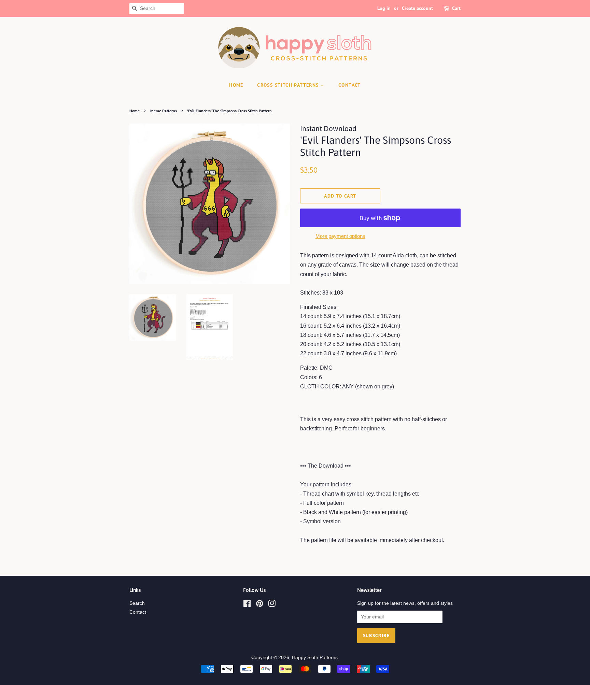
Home (134, 110)
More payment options (340, 236)
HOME (236, 85)
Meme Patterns (163, 110)
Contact (137, 612)
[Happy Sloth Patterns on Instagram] (272, 605)
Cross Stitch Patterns (289, 85)
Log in (384, 8)
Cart (456, 8)
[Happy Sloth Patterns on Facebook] (247, 605)
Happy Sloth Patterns (315, 657)
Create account (417, 8)
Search (137, 603)
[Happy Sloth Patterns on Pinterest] (259, 605)
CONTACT (349, 85)
